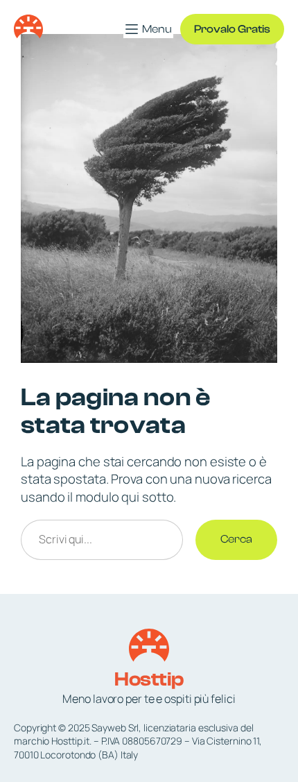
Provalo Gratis (232, 29)
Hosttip (149, 679)
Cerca (236, 539)
